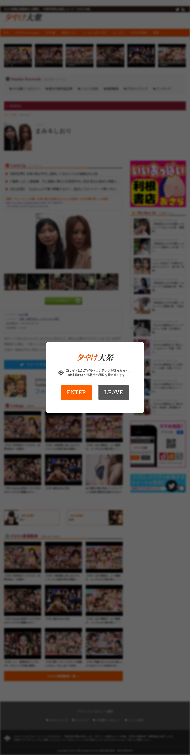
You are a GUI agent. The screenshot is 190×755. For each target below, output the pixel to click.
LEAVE (113, 392)
